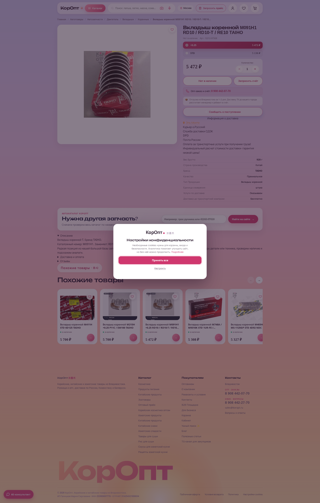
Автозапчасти (95, 19)
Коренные (143, 19)
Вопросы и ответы (235, 412)
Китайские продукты (150, 394)
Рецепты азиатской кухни (153, 452)
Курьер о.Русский (194, 127)
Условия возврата (214, 494)
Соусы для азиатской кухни (154, 446)
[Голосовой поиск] (169, 8)
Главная (61, 19)
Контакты (187, 399)
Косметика (144, 384)
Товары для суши (148, 436)
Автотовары (76, 19)
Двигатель (112, 19)
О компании (188, 389)
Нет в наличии (207, 81)
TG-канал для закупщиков (196, 441)
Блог (184, 431)
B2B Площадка (190, 404)
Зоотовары (144, 399)
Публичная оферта (190, 494)
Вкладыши (128, 19)
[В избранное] (172, 29)
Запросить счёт (248, 81)
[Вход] (232, 8)
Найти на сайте (243, 219)
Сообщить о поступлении (225, 111)
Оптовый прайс (147, 404)
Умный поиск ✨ (191, 425)
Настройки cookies (253, 494)
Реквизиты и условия (194, 394)
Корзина (186, 415)
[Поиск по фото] (161, 8)
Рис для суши (146, 441)
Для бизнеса (189, 410)
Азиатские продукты (150, 415)
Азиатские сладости (149, 431)
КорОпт (69, 8)
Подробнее (177, 252)
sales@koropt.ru (234, 407)
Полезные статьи (191, 436)
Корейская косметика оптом (154, 410)
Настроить (160, 268)
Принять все (160, 260)
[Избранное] (243, 8)
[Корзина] (255, 8)
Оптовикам (188, 384)
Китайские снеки (147, 425)
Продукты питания (148, 389)
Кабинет (186, 420)
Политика (233, 494)
